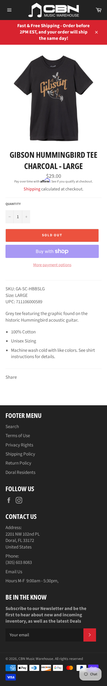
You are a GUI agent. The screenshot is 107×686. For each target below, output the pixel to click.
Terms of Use (17, 435)
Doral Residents (20, 472)
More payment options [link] (52, 265)
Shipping (32, 189)
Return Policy (18, 463)
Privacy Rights (19, 445)
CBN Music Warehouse (35, 658)
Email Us (13, 572)
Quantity (13, 204)
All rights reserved (69, 658)
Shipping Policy (20, 454)
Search (12, 426)
